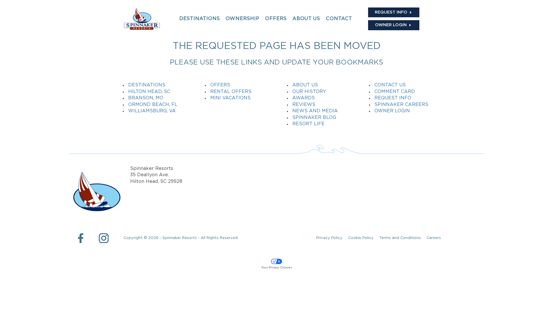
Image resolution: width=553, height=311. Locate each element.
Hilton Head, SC (149, 92)
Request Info (392, 98)
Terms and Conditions (400, 238)
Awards (303, 98)
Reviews (303, 105)
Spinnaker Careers (401, 105)
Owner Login (392, 111)
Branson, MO (145, 98)
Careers (434, 238)
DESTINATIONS (199, 18)
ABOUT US (306, 18)
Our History (309, 92)
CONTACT (339, 18)
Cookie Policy (361, 238)
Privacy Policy (329, 238)
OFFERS (276, 18)
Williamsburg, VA (152, 111)
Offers (220, 85)
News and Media (315, 111)
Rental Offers (230, 92)
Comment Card (394, 92)
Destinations (146, 85)
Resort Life (308, 124)
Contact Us (390, 85)
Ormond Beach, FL (152, 105)
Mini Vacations (230, 98)
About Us (305, 85)
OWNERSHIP (242, 18)
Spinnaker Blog (314, 117)
